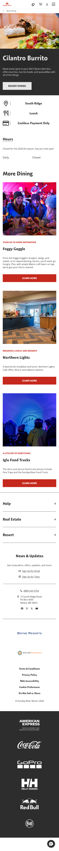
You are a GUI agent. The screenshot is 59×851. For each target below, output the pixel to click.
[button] (51, 844)
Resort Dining (11, 11)
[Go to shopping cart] (40, 4)
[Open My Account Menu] (47, 4)
